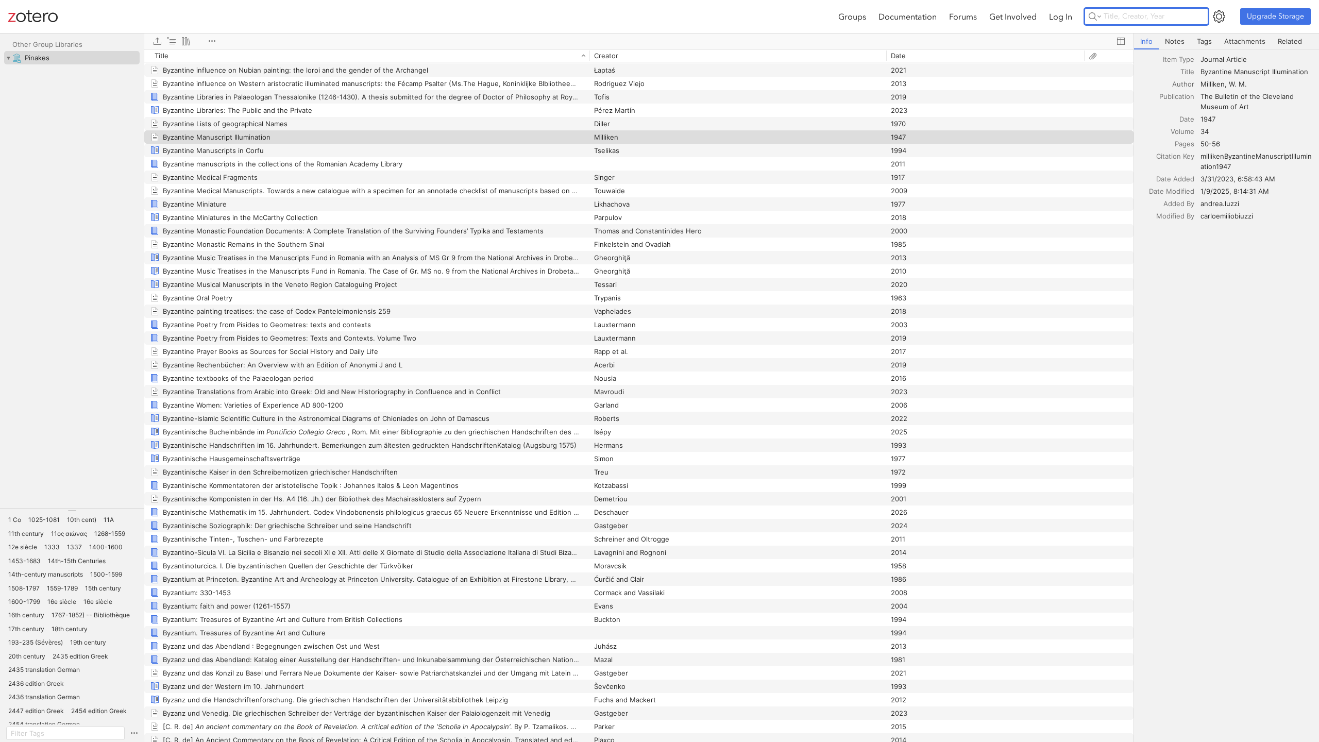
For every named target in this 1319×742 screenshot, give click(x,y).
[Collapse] (8, 58)
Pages (1184, 144)
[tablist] (1226, 41)
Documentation (907, 16)
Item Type (1178, 59)
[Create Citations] (171, 41)
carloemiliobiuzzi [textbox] (1226, 216)
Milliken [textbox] (1212, 84)
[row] (639, 55)
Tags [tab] (1204, 41)
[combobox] (1256, 59)
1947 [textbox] (1207, 119)
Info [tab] (1146, 41)
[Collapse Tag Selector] (72, 511)
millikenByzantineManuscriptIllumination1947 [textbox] (1256, 161)
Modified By (1175, 216)
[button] (14, 520)
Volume (1182, 131)
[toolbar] (639, 41)
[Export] (157, 41)
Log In (1060, 16)
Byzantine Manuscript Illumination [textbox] (1254, 72)
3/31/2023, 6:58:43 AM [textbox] (1237, 179)
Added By (1178, 203)
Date (1186, 119)
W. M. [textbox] (1238, 84)
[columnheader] (366, 55)
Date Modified (1171, 191)
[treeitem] (72, 57)
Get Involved (1013, 16)
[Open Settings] (1219, 16)
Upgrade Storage (1275, 16)
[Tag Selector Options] (134, 733)
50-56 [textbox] (1210, 144)
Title (1187, 72)
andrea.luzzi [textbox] (1219, 203)
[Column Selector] (1120, 41)
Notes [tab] (1175, 41)
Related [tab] (1290, 41)
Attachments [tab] (1244, 41)
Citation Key (1175, 156)
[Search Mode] (1095, 16)
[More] (211, 41)
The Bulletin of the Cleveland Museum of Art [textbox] (1248, 101)
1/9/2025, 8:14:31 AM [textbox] (1234, 191)
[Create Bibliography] (186, 41)
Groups (852, 16)
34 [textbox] (1204, 131)
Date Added (1175, 179)
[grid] (639, 395)
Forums (963, 16)
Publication (1176, 96)
